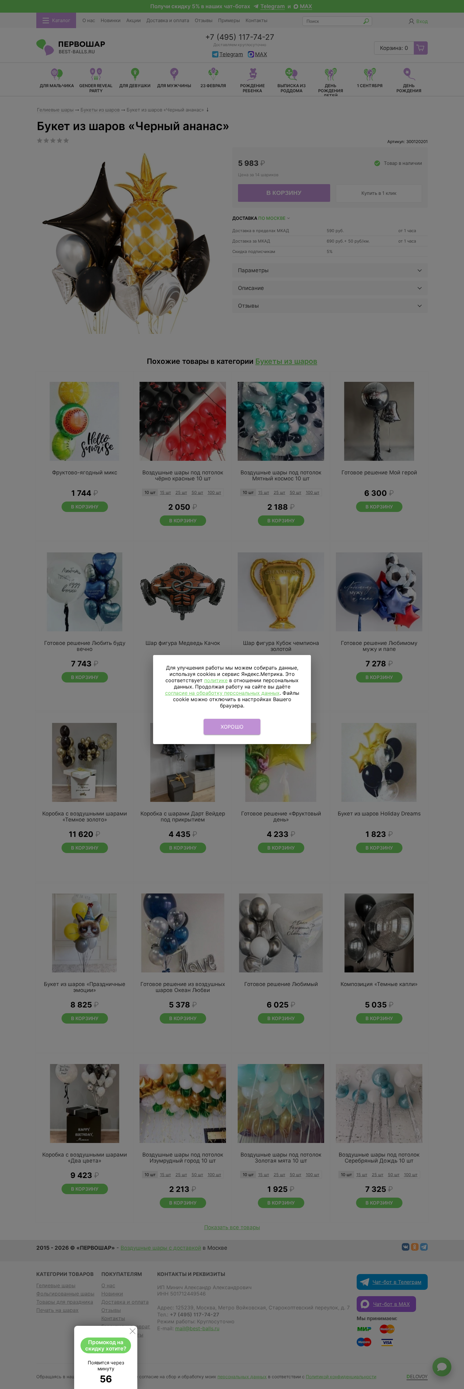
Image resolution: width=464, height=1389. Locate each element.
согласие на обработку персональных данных (222, 693)
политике (216, 680)
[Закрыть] (132, 1332)
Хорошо (232, 727)
